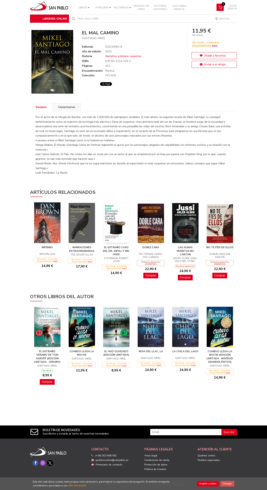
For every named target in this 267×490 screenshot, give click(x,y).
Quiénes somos (206, 455)
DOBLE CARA (150, 247)
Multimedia (121, 7)
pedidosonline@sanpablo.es (112, 460)
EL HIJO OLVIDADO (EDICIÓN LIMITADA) (116, 353)
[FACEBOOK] (36, 463)
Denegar (227, 483)
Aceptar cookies (207, 483)
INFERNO (47, 247)
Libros (82, 7)
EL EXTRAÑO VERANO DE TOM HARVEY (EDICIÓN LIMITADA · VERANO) (47, 357)
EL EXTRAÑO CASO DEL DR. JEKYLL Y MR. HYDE (116, 251)
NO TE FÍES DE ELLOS (219, 247)
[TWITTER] (50, 463)
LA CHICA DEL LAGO (185, 351)
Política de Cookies (155, 469)
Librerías (224, 18)
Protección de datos (155, 464)
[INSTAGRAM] (43, 463)
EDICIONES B (113, 47)
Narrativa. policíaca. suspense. (123, 56)
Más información (78, 485)
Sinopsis (41, 107)
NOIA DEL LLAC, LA (151, 351)
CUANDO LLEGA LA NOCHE (82, 353)
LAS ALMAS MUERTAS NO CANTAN (185, 251)
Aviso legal (150, 455)
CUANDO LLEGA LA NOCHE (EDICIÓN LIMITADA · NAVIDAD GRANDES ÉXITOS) (220, 357)
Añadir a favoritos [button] (214, 55)
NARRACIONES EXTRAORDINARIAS (81, 249)
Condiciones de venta (156, 460)
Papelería (101, 7)
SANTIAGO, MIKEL (94, 38)
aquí (214, 46)
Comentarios (66, 107)
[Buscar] (73, 19)
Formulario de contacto (109, 464)
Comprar (150, 275)
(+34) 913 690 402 (106, 455)
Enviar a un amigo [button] (214, 64)
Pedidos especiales (209, 460)
